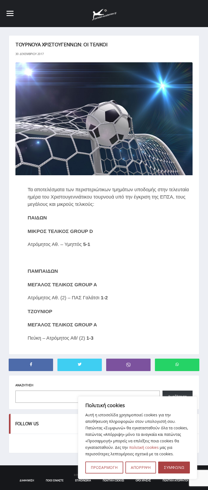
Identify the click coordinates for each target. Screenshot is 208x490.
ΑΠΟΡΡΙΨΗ (141, 467)
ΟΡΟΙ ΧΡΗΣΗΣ (143, 480)
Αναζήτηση (24, 385)
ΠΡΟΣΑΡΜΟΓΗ (104, 467)
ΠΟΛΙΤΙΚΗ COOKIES (113, 480)
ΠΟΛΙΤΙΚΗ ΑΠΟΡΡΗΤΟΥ (175, 480)
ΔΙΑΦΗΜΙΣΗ (27, 480)
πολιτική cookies (144, 447)
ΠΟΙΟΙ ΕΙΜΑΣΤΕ (54, 480)
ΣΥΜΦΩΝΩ (174, 467)
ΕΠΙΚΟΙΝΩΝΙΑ (83, 480)
